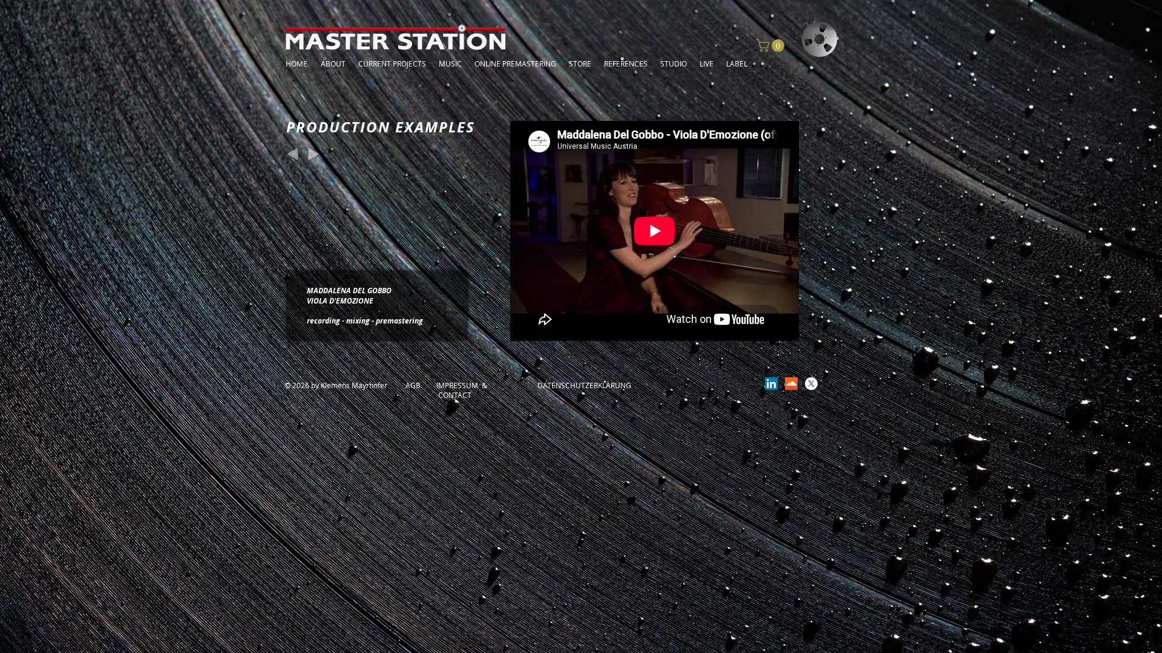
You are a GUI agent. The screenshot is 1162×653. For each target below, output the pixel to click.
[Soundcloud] (791, 383)
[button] (772, 45)
